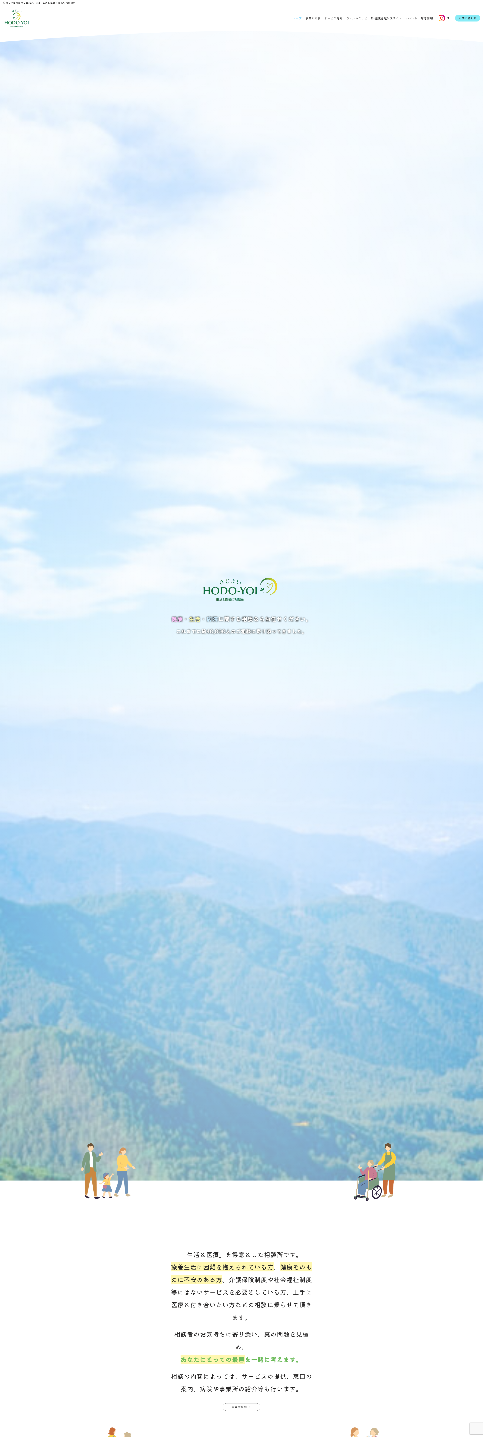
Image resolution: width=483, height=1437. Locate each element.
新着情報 (427, 18)
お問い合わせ (467, 18)
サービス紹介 (333, 18)
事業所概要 (313, 18)
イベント (411, 18)
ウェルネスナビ (356, 18)
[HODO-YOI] (17, 18)
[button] (448, 18)
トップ (297, 18)
